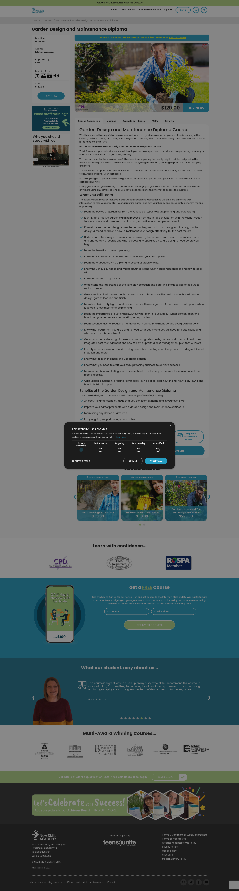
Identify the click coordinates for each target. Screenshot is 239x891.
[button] (81, 461)
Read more (121, 436)
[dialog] (119, 445)
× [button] (170, 425)
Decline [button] (133, 461)
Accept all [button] (156, 461)
